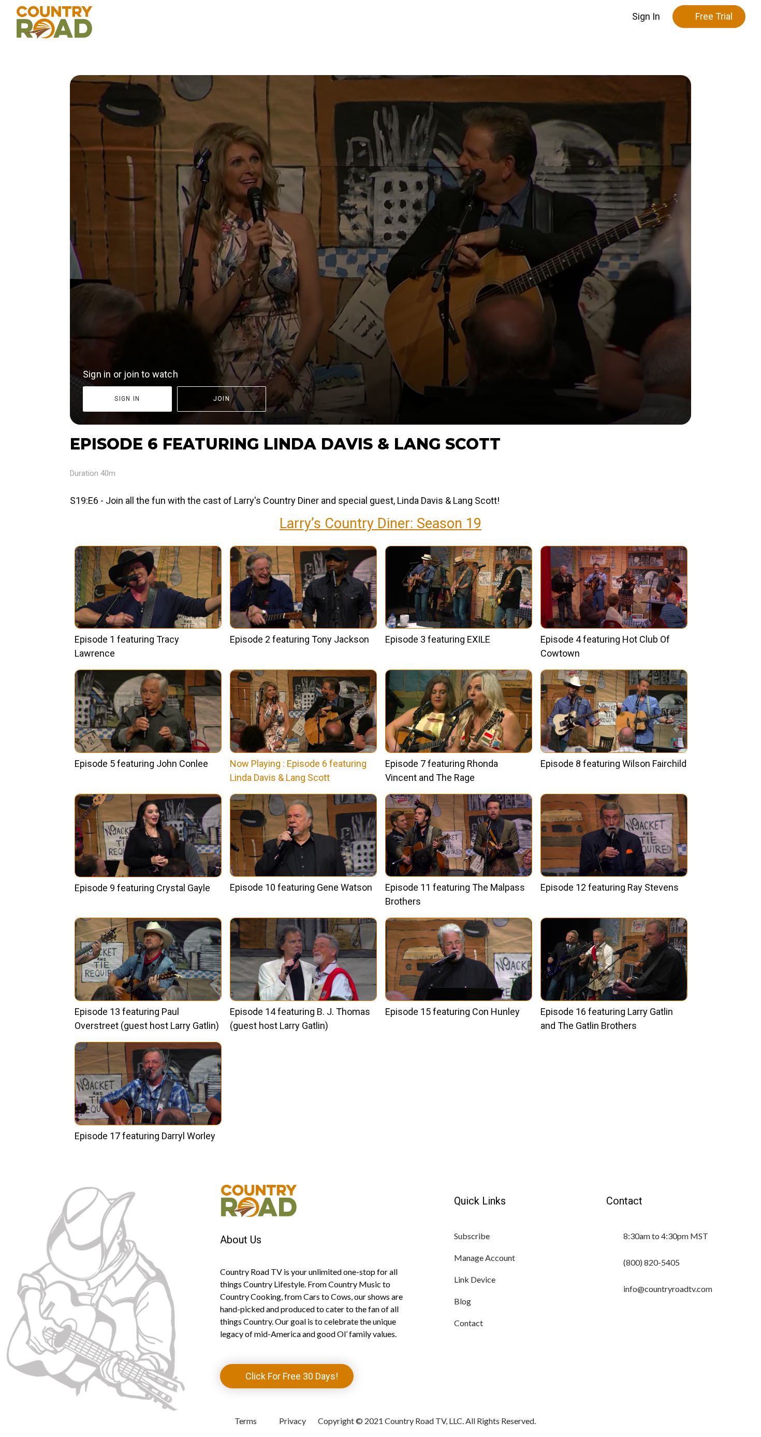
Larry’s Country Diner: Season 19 (380, 523)
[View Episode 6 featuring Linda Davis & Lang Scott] (303, 749)
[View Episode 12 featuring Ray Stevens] (613, 873)
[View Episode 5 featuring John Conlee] (148, 749)
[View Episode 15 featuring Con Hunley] (458, 997)
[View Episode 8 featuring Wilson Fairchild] (613, 749)
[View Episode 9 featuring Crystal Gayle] (148, 873)
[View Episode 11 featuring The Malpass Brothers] (458, 873)
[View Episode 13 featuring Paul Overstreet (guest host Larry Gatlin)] (148, 997)
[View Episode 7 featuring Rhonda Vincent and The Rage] (458, 749)
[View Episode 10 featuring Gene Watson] (303, 873)
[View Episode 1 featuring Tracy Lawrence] (148, 625)
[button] (646, 16)
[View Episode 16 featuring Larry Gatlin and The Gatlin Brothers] (613, 997)
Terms (246, 1421)
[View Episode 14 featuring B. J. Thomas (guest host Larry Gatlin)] (303, 997)
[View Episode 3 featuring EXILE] (458, 625)
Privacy (292, 1421)
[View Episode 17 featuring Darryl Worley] (148, 1121)
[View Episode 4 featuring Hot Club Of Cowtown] (613, 625)
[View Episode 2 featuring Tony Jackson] (303, 625)
